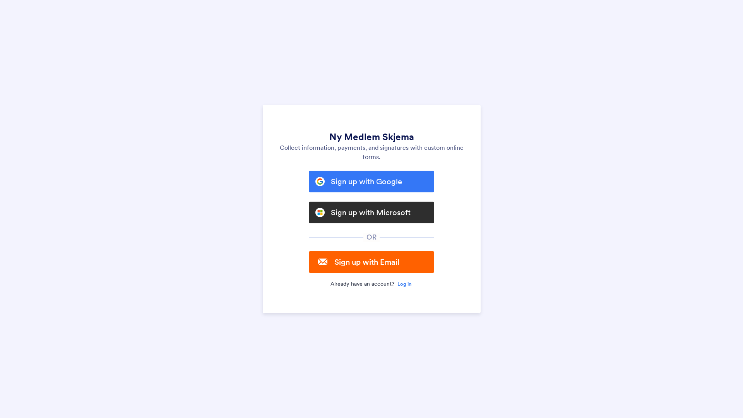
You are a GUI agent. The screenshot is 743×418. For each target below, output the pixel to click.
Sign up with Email (366, 262)
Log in (404, 284)
